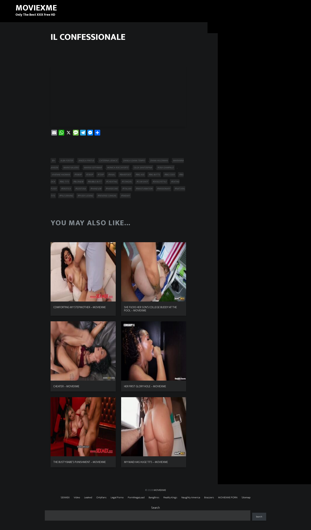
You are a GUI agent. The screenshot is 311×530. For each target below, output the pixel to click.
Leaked (88, 497)
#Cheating (111, 182)
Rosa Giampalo (165, 168)
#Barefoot (125, 175)
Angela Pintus (86, 161)
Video (77, 497)
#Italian (126, 189)
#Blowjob (78, 182)
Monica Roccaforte (117, 168)
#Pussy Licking (85, 196)
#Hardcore (112, 189)
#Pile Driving (66, 196)
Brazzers (209, 497)
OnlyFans (101, 497)
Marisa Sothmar (93, 168)
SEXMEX (65, 497)
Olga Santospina (143, 168)
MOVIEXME (160, 490)
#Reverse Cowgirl (107, 196)
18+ (53, 161)
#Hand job (95, 189)
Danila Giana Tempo (134, 161)
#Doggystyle (159, 182)
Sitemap (246, 497)
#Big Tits (64, 182)
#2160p (89, 175)
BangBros (154, 497)
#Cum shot (142, 182)
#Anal (111, 175)
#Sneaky (125, 196)
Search (155, 508)
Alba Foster (66, 161)
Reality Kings (170, 497)
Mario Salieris (70, 168)
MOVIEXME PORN (227, 497)
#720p (101, 175)
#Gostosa (80, 189)
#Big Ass (140, 175)
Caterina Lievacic (108, 161)
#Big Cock (169, 175)
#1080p (78, 175)
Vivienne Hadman (61, 175)
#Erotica (66, 189)
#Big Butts (154, 175)
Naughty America (190, 497)
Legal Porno (117, 497)
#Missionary (163, 189)
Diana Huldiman (159, 161)
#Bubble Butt (95, 182)
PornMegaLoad (136, 497)
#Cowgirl (127, 182)
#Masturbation (144, 189)
